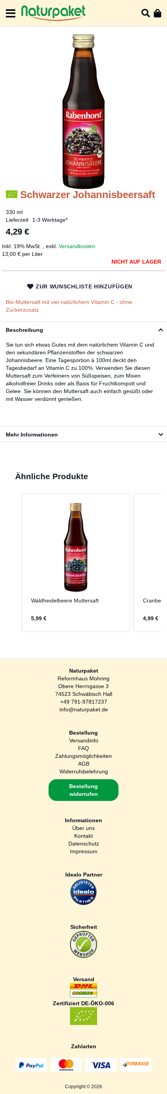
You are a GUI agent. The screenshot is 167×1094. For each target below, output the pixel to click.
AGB (83, 764)
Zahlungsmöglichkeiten (83, 756)
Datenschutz (83, 843)
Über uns (83, 828)
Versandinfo (83, 740)
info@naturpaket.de (83, 709)
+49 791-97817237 (83, 702)
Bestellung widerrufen (83, 790)
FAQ (83, 748)
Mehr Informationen (32, 434)
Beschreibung (24, 330)
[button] (13, 562)
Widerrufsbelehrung (83, 771)
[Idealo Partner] (83, 904)
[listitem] (75, 562)
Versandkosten (77, 246)
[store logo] (53, 13)
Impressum (83, 851)
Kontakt (83, 836)
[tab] (83, 329)
